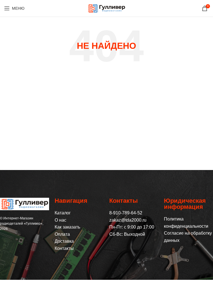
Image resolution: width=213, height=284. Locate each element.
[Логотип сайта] (106, 8)
